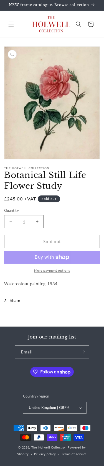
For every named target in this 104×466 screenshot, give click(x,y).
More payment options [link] (52, 270)
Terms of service (74, 454)
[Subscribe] (83, 351)
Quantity (11, 210)
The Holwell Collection (49, 447)
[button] (11, 24)
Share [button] (15, 300)
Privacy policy (45, 454)
